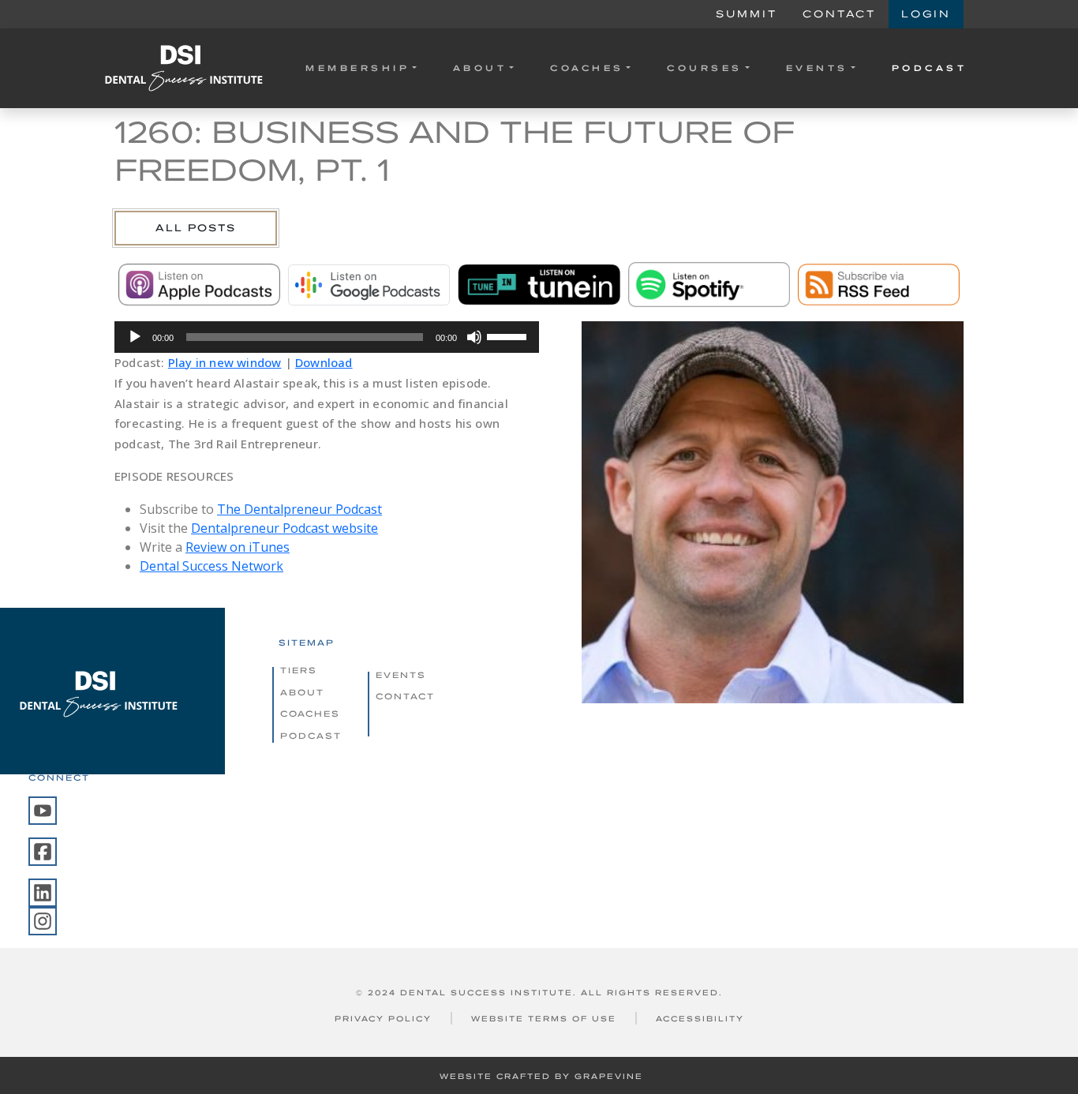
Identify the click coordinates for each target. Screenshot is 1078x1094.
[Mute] (474, 337)
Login (926, 13)
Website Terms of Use (543, 1019)
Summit (746, 13)
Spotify (709, 285)
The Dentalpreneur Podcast (299, 509)
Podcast (930, 68)
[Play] (135, 337)
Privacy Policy (383, 1019)
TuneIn (538, 285)
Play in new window (225, 362)
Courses (705, 68)
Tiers (298, 670)
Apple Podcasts (199, 285)
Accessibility (700, 1019)
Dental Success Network (211, 566)
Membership (357, 68)
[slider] (509, 335)
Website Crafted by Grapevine (541, 1076)
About (480, 68)
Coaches (587, 68)
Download (324, 362)
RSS (879, 285)
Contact (839, 13)
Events (817, 68)
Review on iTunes (237, 547)
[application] (326, 337)
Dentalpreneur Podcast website (284, 528)
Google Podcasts (369, 285)
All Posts (195, 227)
